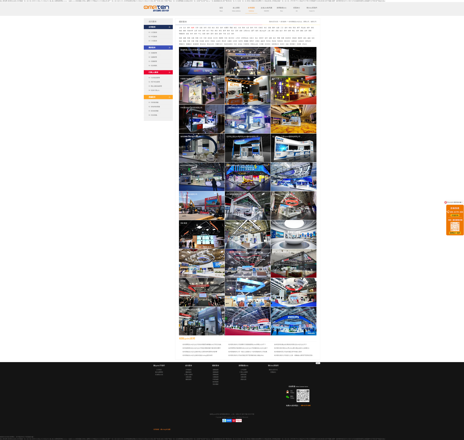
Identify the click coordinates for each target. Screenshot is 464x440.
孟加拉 (240, 44)
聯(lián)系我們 (312, 9)
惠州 (212, 34)
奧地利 (294, 38)
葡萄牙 (252, 41)
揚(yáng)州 (263, 31)
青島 (312, 28)
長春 (243, 28)
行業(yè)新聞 (243, 372)
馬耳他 (268, 41)
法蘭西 (229, 41)
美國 (180, 38)
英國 (188, 38)
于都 (224, 34)
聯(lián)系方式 (273, 370)
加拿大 (252, 38)
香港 (294, 28)
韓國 (196, 38)
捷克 (304, 38)
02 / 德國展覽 (153, 57)
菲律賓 (299, 44)
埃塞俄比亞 (275, 44)
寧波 (212, 31)
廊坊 (216, 31)
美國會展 (215, 372)
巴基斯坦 (246, 44)
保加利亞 (288, 38)
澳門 (298, 28)
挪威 (184, 41)
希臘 (196, 41)
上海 (180, 28)
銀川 (208, 31)
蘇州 (251, 28)
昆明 (236, 31)
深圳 (205, 28)
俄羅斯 (221, 38)
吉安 (228, 34)
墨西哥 (300, 38)
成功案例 (283, 21)
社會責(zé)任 (159, 374)
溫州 (286, 28)
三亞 (281, 28)
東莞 (220, 31)
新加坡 (210, 38)
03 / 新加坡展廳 (153, 111)
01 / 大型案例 (153, 32)
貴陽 (269, 28)
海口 (265, 28)
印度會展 (215, 379)
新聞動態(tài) (281, 9)
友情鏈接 (156, 429)
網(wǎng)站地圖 (165, 429)
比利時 (235, 41)
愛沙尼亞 (287, 41)
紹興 (289, 31)
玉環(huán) (246, 31)
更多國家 (215, 384)
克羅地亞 (294, 41)
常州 (255, 28)
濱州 (285, 31)
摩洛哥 (224, 41)
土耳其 (238, 38)
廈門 (252, 31)
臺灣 (224, 31)
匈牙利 (240, 41)
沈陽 (200, 28)
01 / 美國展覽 (153, 53)
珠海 (290, 28)
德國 (184, 38)
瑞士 (256, 38)
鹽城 (301, 31)
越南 (309, 38)
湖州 (232, 34)
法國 (192, 38)
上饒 (268, 31)
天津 (196, 28)
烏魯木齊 (190, 31)
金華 (305, 31)
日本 (200, 38)
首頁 (221, 9)
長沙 (232, 31)
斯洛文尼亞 (210, 44)
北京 (184, 28)
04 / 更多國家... (153, 65)
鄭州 (228, 31)
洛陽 (187, 34)
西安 (217, 28)
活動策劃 (188, 377)
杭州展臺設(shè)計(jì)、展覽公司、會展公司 (302, 21)
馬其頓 (274, 41)
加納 (287, 44)
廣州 (188, 28)
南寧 (308, 28)
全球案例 (188, 370)
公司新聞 (243, 370)
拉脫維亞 (301, 41)
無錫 (180, 31)
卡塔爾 (261, 44)
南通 (203, 34)
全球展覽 (251, 9)
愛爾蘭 (246, 41)
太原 (247, 28)
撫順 (184, 31)
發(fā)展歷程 (159, 372)
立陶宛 (257, 41)
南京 (213, 28)
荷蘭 (278, 38)
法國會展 (215, 377)
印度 (205, 38)
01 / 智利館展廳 (153, 102)
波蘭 (270, 38)
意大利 (215, 38)
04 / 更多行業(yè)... (154, 90)
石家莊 (260, 28)
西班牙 (261, 38)
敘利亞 (207, 41)
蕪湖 (216, 34)
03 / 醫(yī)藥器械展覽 (155, 86)
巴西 (225, 38)
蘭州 (273, 28)
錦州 (195, 34)
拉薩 (277, 28)
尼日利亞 (267, 44)
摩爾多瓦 (182, 44)
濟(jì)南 (303, 28)
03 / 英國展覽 (153, 61)
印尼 (235, 44)
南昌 (235, 28)
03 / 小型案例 (153, 41)
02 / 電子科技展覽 (154, 82)
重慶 (231, 28)
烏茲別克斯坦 (228, 44)
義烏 (256, 31)
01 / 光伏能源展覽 (154, 78)
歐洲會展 (215, 382)
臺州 (208, 34)
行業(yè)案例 (188, 374)
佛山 (293, 31)
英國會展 (215, 374)
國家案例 (183, 22)
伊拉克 (304, 44)
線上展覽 (236, 9)
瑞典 (180, 41)
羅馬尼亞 (308, 41)
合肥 (195, 31)
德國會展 (215, 370)
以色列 (218, 41)
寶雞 (309, 31)
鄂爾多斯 (182, 34)
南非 (274, 38)
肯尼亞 (282, 44)
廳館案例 (188, 379)
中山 (199, 34)
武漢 (209, 28)
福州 (221, 28)
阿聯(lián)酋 (254, 44)
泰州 (191, 34)
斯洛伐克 (203, 44)
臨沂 (281, 31)
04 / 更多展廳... (153, 115)
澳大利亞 (231, 38)
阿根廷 (213, 41)
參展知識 (243, 374)
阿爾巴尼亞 (219, 44)
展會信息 (243, 379)
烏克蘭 (201, 41)
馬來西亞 (280, 41)
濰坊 (273, 31)
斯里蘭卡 (293, 44)
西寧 (203, 31)
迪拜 (266, 38)
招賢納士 (296, 9)
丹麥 (188, 41)
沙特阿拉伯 (244, 38)
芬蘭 (192, 41)
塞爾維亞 (189, 44)
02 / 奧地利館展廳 (154, 106)
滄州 (297, 31)
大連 (239, 28)
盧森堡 (263, 41)
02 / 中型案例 (153, 36)
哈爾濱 (226, 28)
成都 (240, 31)
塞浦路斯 (196, 44)
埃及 (313, 38)
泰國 (282, 38)
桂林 (199, 31)
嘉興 (220, 34)
